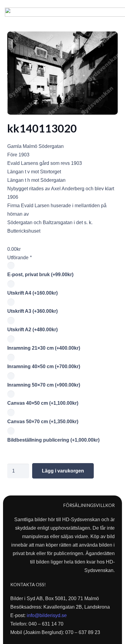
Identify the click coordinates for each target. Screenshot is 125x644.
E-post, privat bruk (40, 274)
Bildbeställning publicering (53, 440)
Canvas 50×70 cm (42, 421)
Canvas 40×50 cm (42, 403)
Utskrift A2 (32, 329)
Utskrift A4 (32, 293)
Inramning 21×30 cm (43, 348)
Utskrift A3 (32, 311)
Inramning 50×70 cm (43, 384)
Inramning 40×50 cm (43, 366)
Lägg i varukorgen (63, 470)
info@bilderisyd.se (47, 615)
